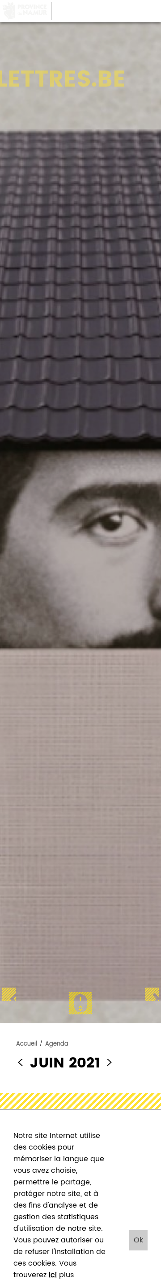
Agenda (56, 1044)
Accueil (26, 1044)
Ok (138, 1240)
